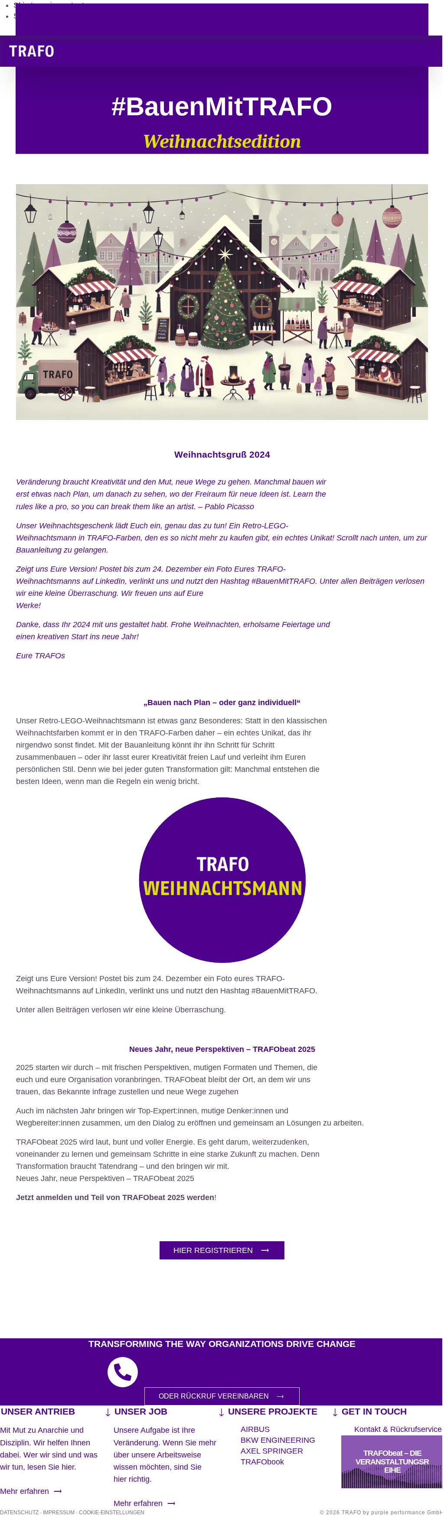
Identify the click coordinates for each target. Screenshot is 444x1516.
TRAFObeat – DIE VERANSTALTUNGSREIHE (392, 1461)
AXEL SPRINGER (272, 1451)
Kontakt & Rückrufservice (398, 1429)
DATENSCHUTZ (20, 1512)
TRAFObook (262, 1461)
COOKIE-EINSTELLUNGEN (111, 1512)
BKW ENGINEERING (278, 1440)
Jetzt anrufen (242, 1372)
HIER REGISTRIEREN (213, 1250)
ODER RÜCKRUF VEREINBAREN (214, 1396)
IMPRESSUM (59, 1512)
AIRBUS (255, 1429)
